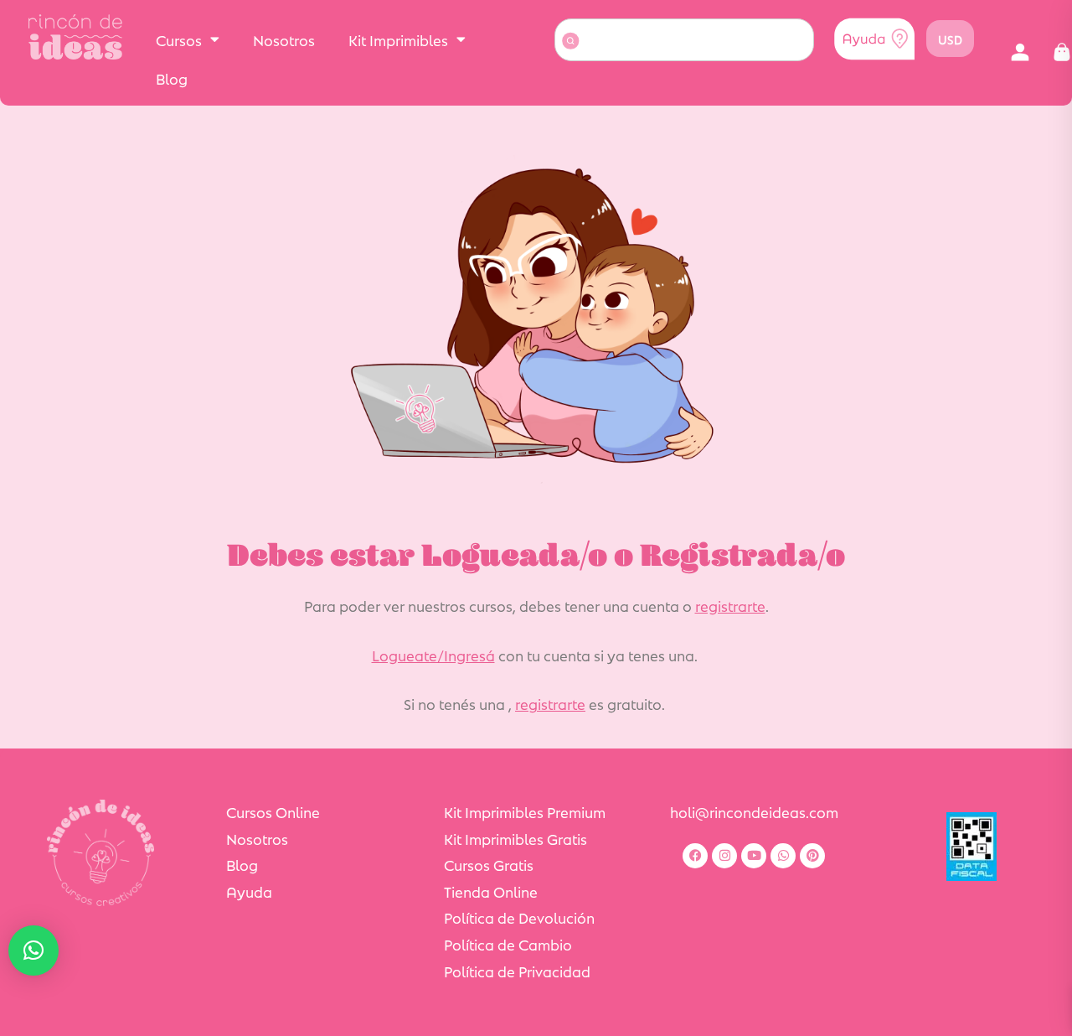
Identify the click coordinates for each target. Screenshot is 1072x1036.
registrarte (730, 605)
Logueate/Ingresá (433, 655)
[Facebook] (695, 855)
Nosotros (284, 39)
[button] (1020, 52)
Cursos (179, 39)
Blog (172, 78)
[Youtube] (753, 855)
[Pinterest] (812, 855)
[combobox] (684, 39)
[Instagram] (724, 855)
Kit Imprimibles (398, 39)
